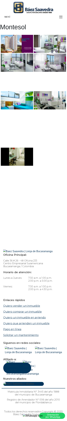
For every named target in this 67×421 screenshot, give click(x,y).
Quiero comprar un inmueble (22, 311)
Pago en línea (12, 329)
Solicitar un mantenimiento (21, 335)
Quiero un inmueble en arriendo (24, 317)
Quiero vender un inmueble (21, 305)
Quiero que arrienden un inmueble (26, 323)
